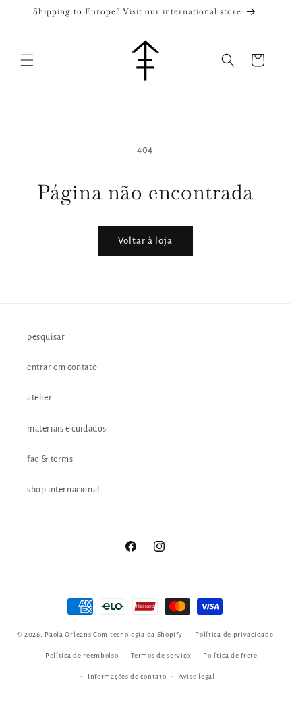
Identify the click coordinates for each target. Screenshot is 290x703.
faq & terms (50, 459)
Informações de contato (127, 676)
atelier (39, 397)
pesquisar (46, 337)
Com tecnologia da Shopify (138, 634)
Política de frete (230, 655)
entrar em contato (62, 367)
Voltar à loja (145, 241)
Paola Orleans (68, 634)
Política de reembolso (82, 655)
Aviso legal (197, 676)
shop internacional (63, 489)
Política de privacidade (234, 634)
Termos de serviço (160, 655)
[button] (27, 60)
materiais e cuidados (67, 429)
